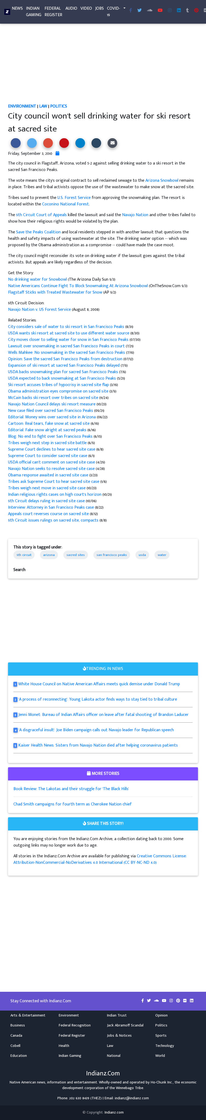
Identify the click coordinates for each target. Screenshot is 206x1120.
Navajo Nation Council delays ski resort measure (51, 404)
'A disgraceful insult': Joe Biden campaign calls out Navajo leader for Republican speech (96, 730)
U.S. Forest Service (74, 197)
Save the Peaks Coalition (38, 232)
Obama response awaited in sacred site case (48, 475)
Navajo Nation (135, 215)
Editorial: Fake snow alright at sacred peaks (47, 430)
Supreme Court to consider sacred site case (48, 455)
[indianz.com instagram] (170, 10)
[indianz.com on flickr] (185, 1001)
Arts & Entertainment (27, 1015)
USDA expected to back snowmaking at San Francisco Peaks (62, 378)
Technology (164, 1046)
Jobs (99, 8)
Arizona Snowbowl (161, 180)
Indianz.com (114, 1112)
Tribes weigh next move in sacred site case (47, 488)
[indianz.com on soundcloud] (157, 1001)
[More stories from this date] (57, 153)
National (113, 1056)
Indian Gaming (33, 12)
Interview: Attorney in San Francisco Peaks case (51, 507)
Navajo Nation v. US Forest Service (39, 309)
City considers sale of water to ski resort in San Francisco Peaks (66, 326)
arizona (49, 555)
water (162, 555)
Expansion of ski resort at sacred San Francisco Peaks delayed (64, 365)
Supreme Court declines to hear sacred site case (52, 449)
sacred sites (76, 555)
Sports (161, 1035)
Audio (71, 8)
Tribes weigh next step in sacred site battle (48, 443)
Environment (22, 106)
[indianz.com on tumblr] (187, 10)
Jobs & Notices (119, 1035)
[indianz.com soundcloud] (149, 10)
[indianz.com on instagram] (172, 1001)
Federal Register (53, 12)
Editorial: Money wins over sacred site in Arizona (52, 417)
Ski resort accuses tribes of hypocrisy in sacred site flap (58, 384)
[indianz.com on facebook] (143, 1001)
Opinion (161, 1015)
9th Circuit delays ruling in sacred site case (46, 501)
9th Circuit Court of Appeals (41, 215)
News (17, 8)
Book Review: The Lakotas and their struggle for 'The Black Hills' (71, 789)
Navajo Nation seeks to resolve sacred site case (52, 468)
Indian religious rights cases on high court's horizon (55, 494)
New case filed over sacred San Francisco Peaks (50, 410)
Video (86, 8)
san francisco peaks (112, 555)
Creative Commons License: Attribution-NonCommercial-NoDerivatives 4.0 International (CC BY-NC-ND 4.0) (100, 859)
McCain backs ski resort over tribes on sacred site (53, 397)
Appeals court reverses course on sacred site (49, 514)
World (160, 1056)
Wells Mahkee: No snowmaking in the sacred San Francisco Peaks (67, 352)
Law (43, 106)
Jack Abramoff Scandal (125, 1025)
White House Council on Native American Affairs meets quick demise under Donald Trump (99, 684)
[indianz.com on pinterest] (178, 1001)
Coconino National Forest (65, 204)
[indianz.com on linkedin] (191, 1001)
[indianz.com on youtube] (160, 10)
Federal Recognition (75, 1025)
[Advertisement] (103, 63)
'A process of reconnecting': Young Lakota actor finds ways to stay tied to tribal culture (98, 699)
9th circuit (24, 555)
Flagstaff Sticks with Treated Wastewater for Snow (55, 292)
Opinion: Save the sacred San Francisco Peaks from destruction (65, 359)
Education (18, 1056)
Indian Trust (117, 1015)
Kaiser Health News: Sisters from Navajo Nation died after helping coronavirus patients (98, 745)
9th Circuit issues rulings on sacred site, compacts (54, 520)
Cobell (15, 1046)
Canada (16, 1035)
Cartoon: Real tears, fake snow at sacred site (49, 423)
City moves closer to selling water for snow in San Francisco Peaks (69, 339)
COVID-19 (113, 12)
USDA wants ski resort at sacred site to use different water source (69, 333)
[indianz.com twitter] (139, 10)
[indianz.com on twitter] (149, 1001)
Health (64, 1046)
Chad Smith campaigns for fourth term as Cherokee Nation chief (72, 804)
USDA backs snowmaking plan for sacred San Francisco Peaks (63, 372)
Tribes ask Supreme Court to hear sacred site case (54, 481)
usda (142, 555)
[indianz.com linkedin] (179, 10)
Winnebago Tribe (129, 1088)
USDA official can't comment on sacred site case (52, 462)
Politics (58, 106)
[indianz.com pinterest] (196, 10)
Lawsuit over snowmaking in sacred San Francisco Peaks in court (67, 346)
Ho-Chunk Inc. (162, 1082)
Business (17, 1025)
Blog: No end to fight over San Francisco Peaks (51, 436)
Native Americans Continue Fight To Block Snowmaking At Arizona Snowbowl (78, 286)
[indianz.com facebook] (130, 10)
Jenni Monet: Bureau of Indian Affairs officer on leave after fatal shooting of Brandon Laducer (104, 714)
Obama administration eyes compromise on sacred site (58, 391)
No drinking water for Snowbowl (38, 279)
